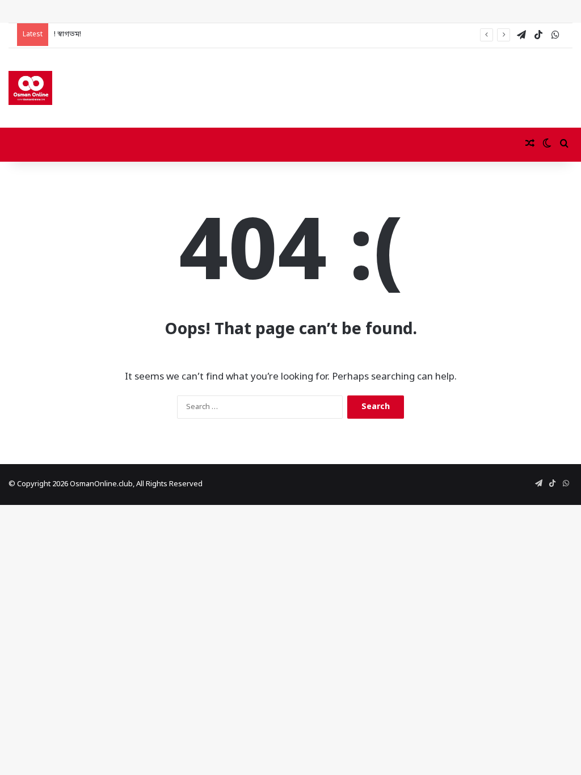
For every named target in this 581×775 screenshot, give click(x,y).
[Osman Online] (30, 88)
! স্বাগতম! (67, 34)
